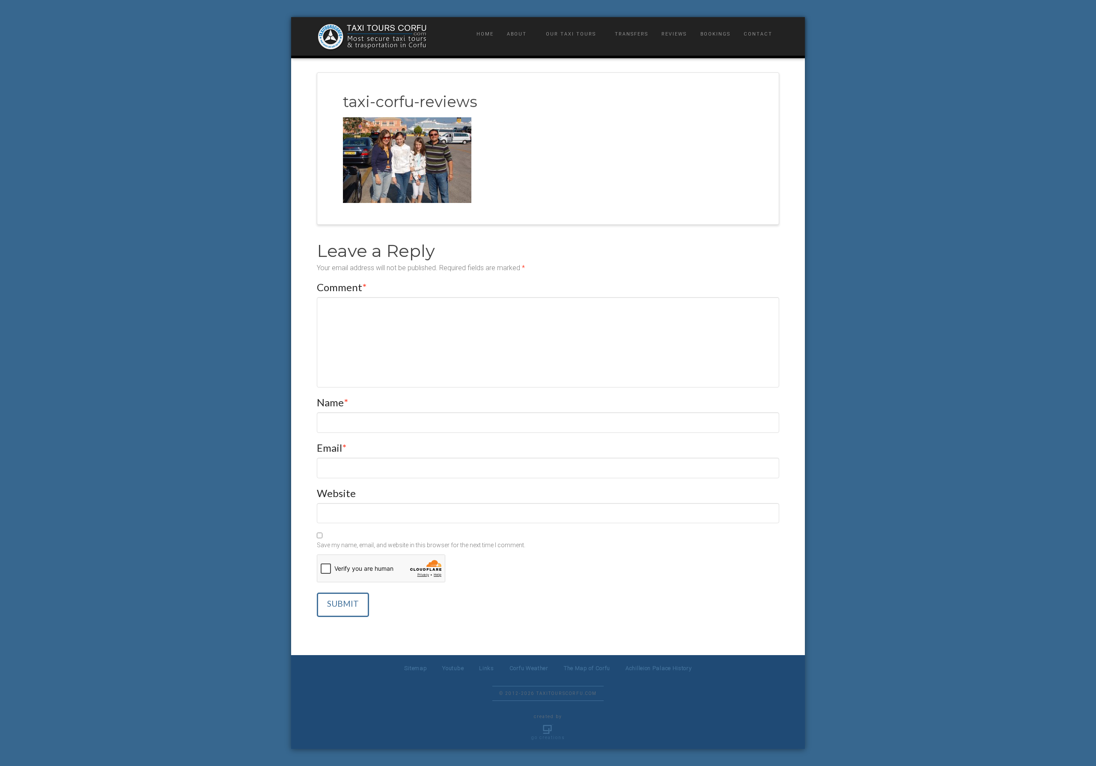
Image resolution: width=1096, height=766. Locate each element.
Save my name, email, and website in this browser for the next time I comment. (421, 545)
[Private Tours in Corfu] (372, 37)
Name (332, 402)
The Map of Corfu (587, 668)
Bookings (715, 34)
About (517, 34)
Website (336, 493)
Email (331, 447)
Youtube (453, 668)
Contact (758, 34)
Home (485, 34)
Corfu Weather (528, 668)
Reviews (674, 34)
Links (486, 668)
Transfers (631, 34)
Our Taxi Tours (571, 34)
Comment (341, 287)
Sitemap (415, 668)
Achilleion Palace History (658, 668)
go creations (548, 737)
